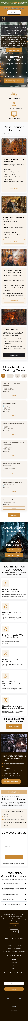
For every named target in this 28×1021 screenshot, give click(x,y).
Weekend (10, 375)
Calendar (14, 959)
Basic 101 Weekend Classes (14, 948)
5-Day (17, 376)
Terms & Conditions (14, 1015)
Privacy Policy (14, 1010)
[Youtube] (20, 998)
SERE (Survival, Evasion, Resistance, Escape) (14, 951)
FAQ (14, 965)
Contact (14, 968)
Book (14, 395)
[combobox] (14, 851)
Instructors (14, 962)
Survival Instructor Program (14, 942)
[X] (12, 998)
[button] (26, 19)
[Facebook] (8, 998)
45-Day (24, 376)
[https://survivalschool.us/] (3, 19)
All (3, 375)
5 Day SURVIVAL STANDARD (14, 945)
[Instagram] (16, 998)
